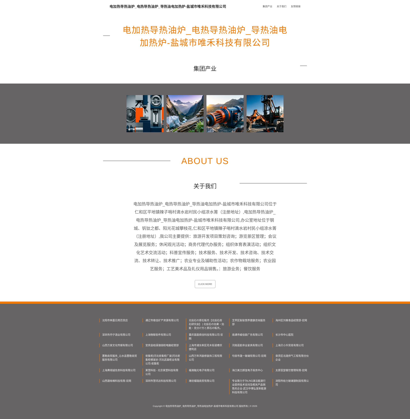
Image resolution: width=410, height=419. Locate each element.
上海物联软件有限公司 (158, 334)
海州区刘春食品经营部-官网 (291, 320)
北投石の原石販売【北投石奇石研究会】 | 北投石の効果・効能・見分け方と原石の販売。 (206, 324)
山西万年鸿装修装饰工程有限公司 (205, 358)
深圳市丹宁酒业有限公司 (116, 334)
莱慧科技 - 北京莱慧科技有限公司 (161, 372)
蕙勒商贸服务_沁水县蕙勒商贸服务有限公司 (119, 358)
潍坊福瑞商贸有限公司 (201, 380)
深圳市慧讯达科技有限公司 (160, 380)
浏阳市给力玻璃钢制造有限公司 (292, 382)
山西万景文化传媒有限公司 (117, 345)
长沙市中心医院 (284, 334)
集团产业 (267, 6)
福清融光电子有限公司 (201, 370)
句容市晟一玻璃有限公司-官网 (249, 356)
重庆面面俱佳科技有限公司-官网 (206, 336)
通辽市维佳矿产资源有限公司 (162, 320)
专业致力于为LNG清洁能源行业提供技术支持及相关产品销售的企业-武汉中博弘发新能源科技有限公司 (249, 386)
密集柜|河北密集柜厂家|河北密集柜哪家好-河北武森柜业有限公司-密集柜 (162, 360)
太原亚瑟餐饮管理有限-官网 (291, 370)
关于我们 (281, 6)
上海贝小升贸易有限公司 (289, 345)
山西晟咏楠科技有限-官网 (116, 380)
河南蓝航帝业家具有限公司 (247, 345)
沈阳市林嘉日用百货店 (115, 320)
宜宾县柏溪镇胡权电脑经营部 (162, 345)
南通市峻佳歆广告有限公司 (247, 334)
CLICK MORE (205, 284)
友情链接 (295, 6)
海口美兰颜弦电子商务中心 (247, 370)
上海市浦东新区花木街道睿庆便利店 (205, 347)
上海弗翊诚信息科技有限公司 (118, 370)
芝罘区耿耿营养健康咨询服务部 (248, 322)
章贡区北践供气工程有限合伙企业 (292, 358)
